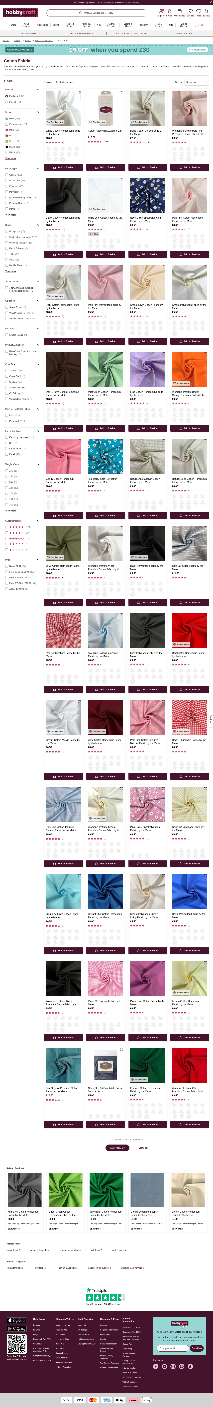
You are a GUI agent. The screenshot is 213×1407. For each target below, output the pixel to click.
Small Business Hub (64, 1362)
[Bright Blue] (76, 415)
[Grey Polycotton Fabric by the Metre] (147, 630)
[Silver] (118, 328)
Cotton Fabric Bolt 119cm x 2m (105, 130)
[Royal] (181, 148)
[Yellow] (48, 681)
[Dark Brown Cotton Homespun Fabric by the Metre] (63, 369)
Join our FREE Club (184, 33)
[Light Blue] (97, 1116)
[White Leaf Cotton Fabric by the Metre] (105, 195)
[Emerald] (111, 322)
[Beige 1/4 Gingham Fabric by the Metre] (189, 804)
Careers (103, 1325)
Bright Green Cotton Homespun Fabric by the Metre (62, 1213)
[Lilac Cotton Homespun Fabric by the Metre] (147, 369)
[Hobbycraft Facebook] (155, 1366)
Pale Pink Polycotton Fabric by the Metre (104, 306)
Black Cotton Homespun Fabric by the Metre (63, 219)
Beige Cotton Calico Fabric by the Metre (146, 132)
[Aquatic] (55, 415)
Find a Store (60, 1334)
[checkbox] (22, 118)
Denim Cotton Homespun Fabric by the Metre (144, 1213)
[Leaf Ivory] (97, 241)
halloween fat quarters (98, 1268)
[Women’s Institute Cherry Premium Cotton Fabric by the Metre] (189, 1065)
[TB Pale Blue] (132, 768)
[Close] (211, 2)
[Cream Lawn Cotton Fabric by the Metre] (147, 282)
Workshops (82, 1330)
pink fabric (96, 1250)
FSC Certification (129, 1368)
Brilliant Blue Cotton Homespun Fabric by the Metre (105, 915)
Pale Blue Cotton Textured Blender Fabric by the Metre (61, 829)
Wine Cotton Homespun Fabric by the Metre (104, 742)
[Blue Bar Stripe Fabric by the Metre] (189, 543)
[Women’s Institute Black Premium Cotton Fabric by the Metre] (63, 978)
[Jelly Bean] (62, 415)
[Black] (48, 235)
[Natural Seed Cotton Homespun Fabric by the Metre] (189, 456)
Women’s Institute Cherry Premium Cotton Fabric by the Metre (188, 1090)
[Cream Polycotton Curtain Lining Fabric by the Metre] (147, 891)
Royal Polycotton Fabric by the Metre (188, 915)
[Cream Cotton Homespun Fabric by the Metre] (188, 1189)
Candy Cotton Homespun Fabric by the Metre (60, 480)
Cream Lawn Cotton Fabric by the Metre (146, 306)
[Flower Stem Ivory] (111, 241)
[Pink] (146, 246)
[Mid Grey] (55, 409)
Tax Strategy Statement (109, 1363)
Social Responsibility (108, 1344)
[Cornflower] (55, 937)
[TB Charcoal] (132, 763)
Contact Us (37, 1344)
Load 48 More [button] (117, 1148)
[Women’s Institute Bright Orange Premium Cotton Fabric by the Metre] (189, 369)
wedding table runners (131, 1268)
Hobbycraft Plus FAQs (42, 1339)
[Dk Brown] (48, 409)
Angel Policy (127, 1349)
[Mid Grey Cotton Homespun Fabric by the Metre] (24, 1189)
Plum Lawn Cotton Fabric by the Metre (147, 1003)
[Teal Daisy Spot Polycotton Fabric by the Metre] (105, 456)
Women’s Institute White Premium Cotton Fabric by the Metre (104, 567)
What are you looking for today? (99, 13)
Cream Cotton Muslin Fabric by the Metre (63, 742)
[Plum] (62, 937)
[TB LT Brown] (160, 757)
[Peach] (69, 409)
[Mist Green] (48, 415)
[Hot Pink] (188, 148)
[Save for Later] (79, 92)
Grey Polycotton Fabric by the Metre (146, 655)
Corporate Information (109, 1330)
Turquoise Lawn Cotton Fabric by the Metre (62, 915)
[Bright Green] (55, 420)
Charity (103, 1339)
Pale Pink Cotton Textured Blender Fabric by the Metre (145, 742)
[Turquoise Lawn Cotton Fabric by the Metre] (63, 891)
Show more (14, 1229)
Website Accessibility (41, 1356)
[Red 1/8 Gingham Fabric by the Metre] (63, 630)
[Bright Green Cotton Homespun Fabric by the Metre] (65, 1189)
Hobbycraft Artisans (86, 1339)
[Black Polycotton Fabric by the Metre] (147, 543)
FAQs (35, 1334)
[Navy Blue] (90, 1116)
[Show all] (62, 159)
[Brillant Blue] (48, 420)
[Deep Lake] (69, 415)
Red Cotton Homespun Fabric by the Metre (188, 655)
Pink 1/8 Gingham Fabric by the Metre (105, 1003)
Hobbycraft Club (62, 1339)
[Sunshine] (202, 148)
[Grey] (118, 322)
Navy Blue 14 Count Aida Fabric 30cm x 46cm (105, 1090)
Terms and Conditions (131, 1327)
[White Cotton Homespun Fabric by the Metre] (63, 108)
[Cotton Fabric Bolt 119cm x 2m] (105, 108)
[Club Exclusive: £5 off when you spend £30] (106, 49)
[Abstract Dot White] (97, 246)
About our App (61, 1330)
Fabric (28, 40)
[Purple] (55, 154)
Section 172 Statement (109, 1368)
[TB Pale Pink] (132, 757)
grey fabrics (40, 1268)
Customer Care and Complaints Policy (41, 1349)
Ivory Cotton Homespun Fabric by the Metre (62, 306)
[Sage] (181, 159)
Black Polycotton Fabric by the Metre (146, 567)
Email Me (197, 1348)
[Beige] (146, 328)
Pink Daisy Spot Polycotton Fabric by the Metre (145, 829)
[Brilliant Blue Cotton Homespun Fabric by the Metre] (105, 891)
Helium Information (63, 1367)
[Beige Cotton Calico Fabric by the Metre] (147, 108)
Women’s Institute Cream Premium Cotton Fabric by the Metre (104, 829)
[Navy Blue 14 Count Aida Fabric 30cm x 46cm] (105, 1065)
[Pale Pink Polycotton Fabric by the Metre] (105, 282)
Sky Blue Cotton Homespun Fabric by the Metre (103, 655)
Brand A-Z (60, 1344)
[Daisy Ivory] (90, 246)
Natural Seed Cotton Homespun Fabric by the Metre (189, 480)
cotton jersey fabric (69, 1250)
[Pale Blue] (139, 322)
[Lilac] (48, 154)
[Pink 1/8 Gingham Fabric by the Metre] (105, 978)
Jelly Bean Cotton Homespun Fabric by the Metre (105, 1213)
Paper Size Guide (129, 1373)
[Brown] (202, 154)
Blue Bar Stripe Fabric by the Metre (187, 567)
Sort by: (179, 82)
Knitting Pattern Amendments (128, 1362)
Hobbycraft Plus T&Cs (131, 1332)
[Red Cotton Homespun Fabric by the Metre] (189, 630)
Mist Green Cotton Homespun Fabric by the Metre (104, 393)
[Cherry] (181, 154)
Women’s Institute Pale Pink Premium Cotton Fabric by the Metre (188, 132)
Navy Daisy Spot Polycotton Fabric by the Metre (145, 219)
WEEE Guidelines (129, 1382)
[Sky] (62, 681)
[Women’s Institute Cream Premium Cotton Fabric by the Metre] (105, 804)
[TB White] (153, 763)
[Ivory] (55, 148)
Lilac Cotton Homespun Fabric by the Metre (146, 393)
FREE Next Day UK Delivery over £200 (132, 33)
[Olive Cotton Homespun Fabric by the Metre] (63, 543)
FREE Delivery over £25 (29, 33)
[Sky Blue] (62, 148)
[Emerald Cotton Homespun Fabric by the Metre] (147, 1065)
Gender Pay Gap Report (107, 1349)
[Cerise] (132, 328)
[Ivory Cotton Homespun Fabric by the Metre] (63, 282)
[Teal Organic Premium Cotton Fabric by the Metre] (63, 1065)
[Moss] (195, 154)
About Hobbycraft (63, 1325)
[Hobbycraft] (20, 14)
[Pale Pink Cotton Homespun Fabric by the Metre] (189, 195)
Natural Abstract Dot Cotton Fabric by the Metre (145, 480)
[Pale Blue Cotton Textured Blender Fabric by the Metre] (63, 804)
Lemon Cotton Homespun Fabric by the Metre (186, 1003)
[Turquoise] (55, 159)
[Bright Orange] (174, 154)
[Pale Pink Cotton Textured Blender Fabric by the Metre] (147, 717)
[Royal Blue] (62, 154)
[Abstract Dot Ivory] (104, 246)
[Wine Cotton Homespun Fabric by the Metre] (105, 717)
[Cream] (111, 328)
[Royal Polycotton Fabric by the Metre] (189, 891)
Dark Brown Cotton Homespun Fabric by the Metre (62, 393)
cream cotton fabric (39, 1250)
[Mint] (76, 148)
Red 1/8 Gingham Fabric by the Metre (63, 655)
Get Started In (83, 1334)
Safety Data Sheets (130, 1387)
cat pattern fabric (14, 1268)
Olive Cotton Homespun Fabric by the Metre (63, 567)
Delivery (36, 1325)
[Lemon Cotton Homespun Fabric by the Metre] (189, 978)
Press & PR (105, 1334)
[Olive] (132, 333)
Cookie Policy (127, 1344)
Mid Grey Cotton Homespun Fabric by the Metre (23, 1213)
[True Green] (195, 148)
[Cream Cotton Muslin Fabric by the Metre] (63, 717)
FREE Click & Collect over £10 (81, 33)
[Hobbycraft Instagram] (173, 1366)
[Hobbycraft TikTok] (190, 1366)
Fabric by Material (44, 40)
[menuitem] (13, 25)
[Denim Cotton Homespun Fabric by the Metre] (147, 1189)
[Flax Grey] (111, 1116)
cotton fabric (118, 1250)
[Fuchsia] (48, 159)
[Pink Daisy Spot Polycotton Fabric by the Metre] (147, 804)
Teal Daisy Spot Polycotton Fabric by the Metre (102, 480)
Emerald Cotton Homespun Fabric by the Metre (145, 1090)
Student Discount (62, 1353)
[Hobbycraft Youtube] (164, 1366)
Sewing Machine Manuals (129, 1354)
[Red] (76, 154)
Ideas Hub (82, 1325)
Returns (36, 1330)
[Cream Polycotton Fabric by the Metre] (189, 282)
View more (10, 158)
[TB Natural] (139, 763)
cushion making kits (67, 1268)
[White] (48, 148)
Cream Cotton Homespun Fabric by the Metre (186, 1213)
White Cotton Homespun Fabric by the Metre (63, 132)
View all (143, 1147)
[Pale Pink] (69, 148)
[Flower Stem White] (104, 241)
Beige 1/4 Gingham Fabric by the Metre (188, 829)
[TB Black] (146, 763)
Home (6, 40)
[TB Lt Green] (139, 757)
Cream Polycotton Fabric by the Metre (189, 306)
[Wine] (62, 496)
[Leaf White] (90, 241)
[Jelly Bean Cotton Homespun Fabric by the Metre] (106, 1189)
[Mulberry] (174, 159)
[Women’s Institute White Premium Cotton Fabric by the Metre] (105, 543)
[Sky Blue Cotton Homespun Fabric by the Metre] (105, 630)
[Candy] (139, 333)
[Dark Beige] (160, 328)
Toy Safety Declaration (131, 1377)
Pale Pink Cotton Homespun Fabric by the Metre (187, 219)
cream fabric (12, 1250)
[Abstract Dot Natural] (118, 241)
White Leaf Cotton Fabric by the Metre (105, 219)
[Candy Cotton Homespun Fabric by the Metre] (63, 456)
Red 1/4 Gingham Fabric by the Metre (189, 742)
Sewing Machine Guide (87, 1344)
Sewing (17, 40)
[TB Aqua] (146, 757)
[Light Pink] (104, 1116)
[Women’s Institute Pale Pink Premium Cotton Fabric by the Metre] (189, 108)
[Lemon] (202, 241)
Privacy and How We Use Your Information (130, 1338)
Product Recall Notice (42, 1360)
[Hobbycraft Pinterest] (181, 1366)
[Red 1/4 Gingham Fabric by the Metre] (189, 717)
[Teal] (139, 246)
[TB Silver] (160, 763)
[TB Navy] (153, 757)
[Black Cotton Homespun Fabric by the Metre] (63, 195)
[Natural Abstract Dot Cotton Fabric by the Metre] (147, 456)
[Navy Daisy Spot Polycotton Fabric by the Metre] (147, 195)
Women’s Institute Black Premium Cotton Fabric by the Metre (62, 1003)
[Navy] (69, 154)
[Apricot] (153, 328)
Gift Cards (60, 1348)
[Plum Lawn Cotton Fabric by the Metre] (147, 978)
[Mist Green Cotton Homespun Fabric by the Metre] (105, 369)
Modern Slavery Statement (106, 1357)
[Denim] (188, 154)
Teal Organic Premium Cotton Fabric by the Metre (62, 1090)
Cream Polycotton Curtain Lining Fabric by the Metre (144, 915)
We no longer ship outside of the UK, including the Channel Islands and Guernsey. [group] (106, 2)
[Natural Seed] (174, 246)
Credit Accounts (62, 1358)
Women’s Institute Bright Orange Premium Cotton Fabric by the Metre (189, 393)
